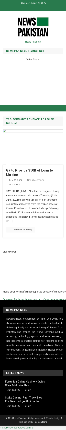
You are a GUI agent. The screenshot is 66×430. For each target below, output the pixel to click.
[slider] (6, 313)
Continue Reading (22, 229)
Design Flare (41, 422)
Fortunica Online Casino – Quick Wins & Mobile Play (25, 383)
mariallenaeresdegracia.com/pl (17, 427)
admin (28, 390)
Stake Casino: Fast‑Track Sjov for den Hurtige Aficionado (23, 399)
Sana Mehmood (36, 180)
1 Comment (14, 184)
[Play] (5, 304)
